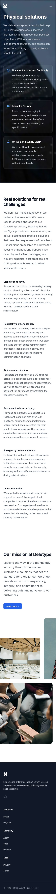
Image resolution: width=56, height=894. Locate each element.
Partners (7, 849)
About (6, 838)
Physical (7, 822)
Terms (6, 870)
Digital (6, 816)
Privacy (6, 865)
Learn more (12, 606)
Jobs (5, 843)
